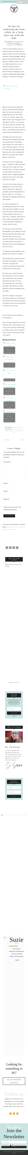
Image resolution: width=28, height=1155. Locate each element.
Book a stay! (20, 2)
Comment (7, 462)
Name (6, 483)
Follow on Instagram (20, 1144)
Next (22, 439)
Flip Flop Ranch (14, 9)
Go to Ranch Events (14, 1081)
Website (6, 499)
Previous (7, 439)
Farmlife (14, 427)
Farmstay (20, 427)
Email (5, 491)
